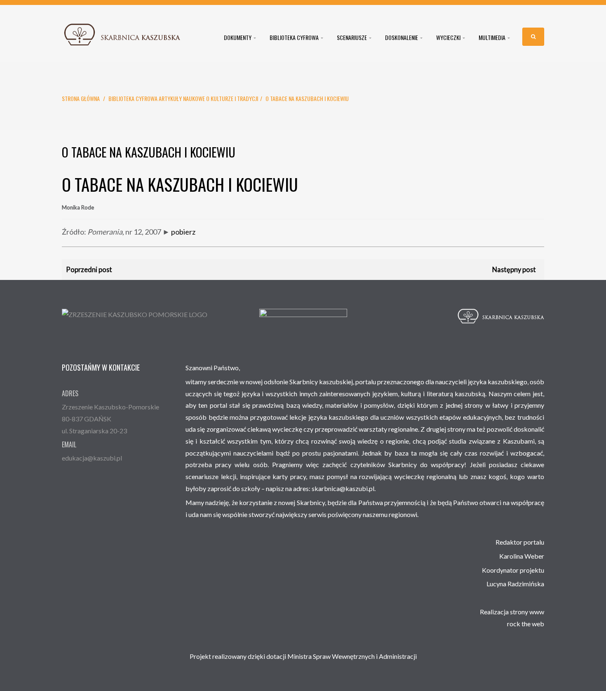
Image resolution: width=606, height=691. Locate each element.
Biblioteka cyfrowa (295, 37)
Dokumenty (238, 37)
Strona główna (81, 98)
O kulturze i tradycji (232, 98)
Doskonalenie (402, 37)
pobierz (183, 231)
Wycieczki (449, 37)
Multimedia (493, 37)
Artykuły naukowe (182, 98)
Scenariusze (352, 37)
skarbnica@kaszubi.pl (343, 488)
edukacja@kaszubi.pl (92, 458)
